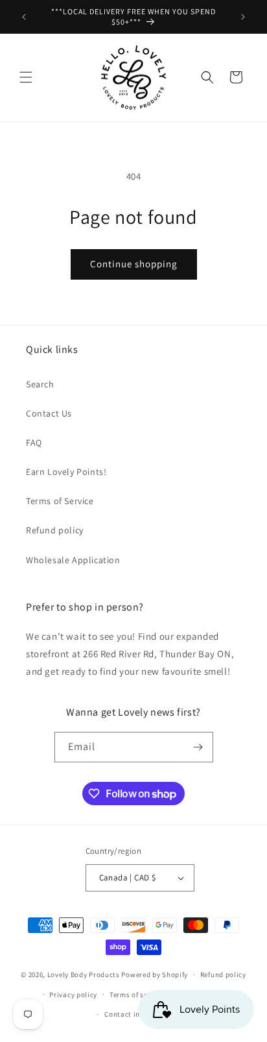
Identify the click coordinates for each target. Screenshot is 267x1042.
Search (40, 384)
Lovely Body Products (83, 974)
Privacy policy (73, 994)
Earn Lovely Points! (66, 472)
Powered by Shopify (154, 974)
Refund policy (55, 530)
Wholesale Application (73, 560)
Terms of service (137, 994)
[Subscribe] (198, 747)
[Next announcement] (243, 17)
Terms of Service (60, 501)
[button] (26, 77)
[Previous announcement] (24, 17)
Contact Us (49, 413)
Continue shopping (134, 264)
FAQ (34, 442)
